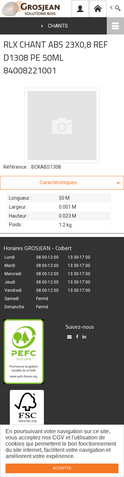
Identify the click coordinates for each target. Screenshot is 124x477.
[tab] (62, 183)
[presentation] (62, 182)
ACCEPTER (62, 468)
